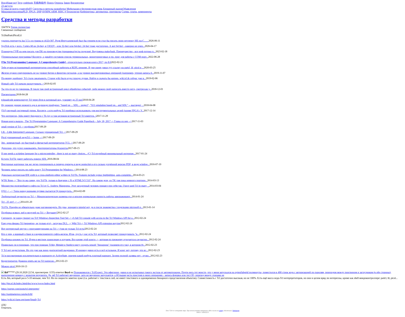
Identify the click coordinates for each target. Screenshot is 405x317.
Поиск (50, 2)
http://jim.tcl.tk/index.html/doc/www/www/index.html (28, 283)
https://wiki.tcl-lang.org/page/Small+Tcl (21, 299)
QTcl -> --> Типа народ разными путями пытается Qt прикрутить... (37, 191)
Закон (67, 2)
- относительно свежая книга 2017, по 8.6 (56, 62)
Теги (19, 2)
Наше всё (12, 2)
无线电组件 (40, 2)
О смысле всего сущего (14, 8)
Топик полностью (20, 27)
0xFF (29, 8)
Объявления (129, 8)
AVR (44, 11)
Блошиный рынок (113, 8)
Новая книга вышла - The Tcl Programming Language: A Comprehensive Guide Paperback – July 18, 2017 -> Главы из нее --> (66, 121)
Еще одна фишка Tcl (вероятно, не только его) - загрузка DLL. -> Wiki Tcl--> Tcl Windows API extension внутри (60, 223)
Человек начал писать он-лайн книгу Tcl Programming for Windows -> (38, 169)
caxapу (221, 310)
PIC (49, 11)
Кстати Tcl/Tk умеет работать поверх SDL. (24, 159)
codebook (28, 2)
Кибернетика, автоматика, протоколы (100, 11)
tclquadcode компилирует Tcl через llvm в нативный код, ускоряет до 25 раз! (42, 99)
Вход (4, 2)
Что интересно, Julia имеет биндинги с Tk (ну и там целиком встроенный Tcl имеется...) (48, 116)
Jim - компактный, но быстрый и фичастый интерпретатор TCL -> (37, 142)
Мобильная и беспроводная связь (85, 8)
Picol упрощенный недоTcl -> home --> (22, 137)
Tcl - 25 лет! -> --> (10, 202)
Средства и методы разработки (49, 8)
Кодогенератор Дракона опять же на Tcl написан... (28, 261)
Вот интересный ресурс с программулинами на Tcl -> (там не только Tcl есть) (43, 228)
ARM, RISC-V (59, 11)
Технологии (73, 11)
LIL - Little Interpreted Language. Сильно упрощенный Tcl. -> (33, 132)
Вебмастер (236, 310)
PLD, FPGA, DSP (32, 11)
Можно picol (8, 266)
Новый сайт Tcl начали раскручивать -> (22, 83)
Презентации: (8, 94)
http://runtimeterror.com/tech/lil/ (17, 294)
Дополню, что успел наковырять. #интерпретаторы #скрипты (34, 148)
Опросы (58, 2)
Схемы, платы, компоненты (137, 11)
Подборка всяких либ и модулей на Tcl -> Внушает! (29, 212)
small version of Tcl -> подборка (17, 126)
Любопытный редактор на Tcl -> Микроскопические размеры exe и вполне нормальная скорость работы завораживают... (66, 196)
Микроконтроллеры (12, 11)
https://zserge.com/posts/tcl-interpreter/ (20, 288)
